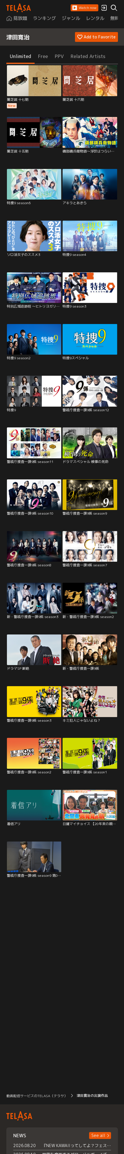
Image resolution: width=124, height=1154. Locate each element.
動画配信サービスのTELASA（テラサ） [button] (36, 1095)
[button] (84, 7)
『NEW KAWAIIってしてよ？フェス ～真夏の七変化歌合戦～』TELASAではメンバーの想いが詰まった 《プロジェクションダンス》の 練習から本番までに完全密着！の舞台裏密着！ (76, 1145)
